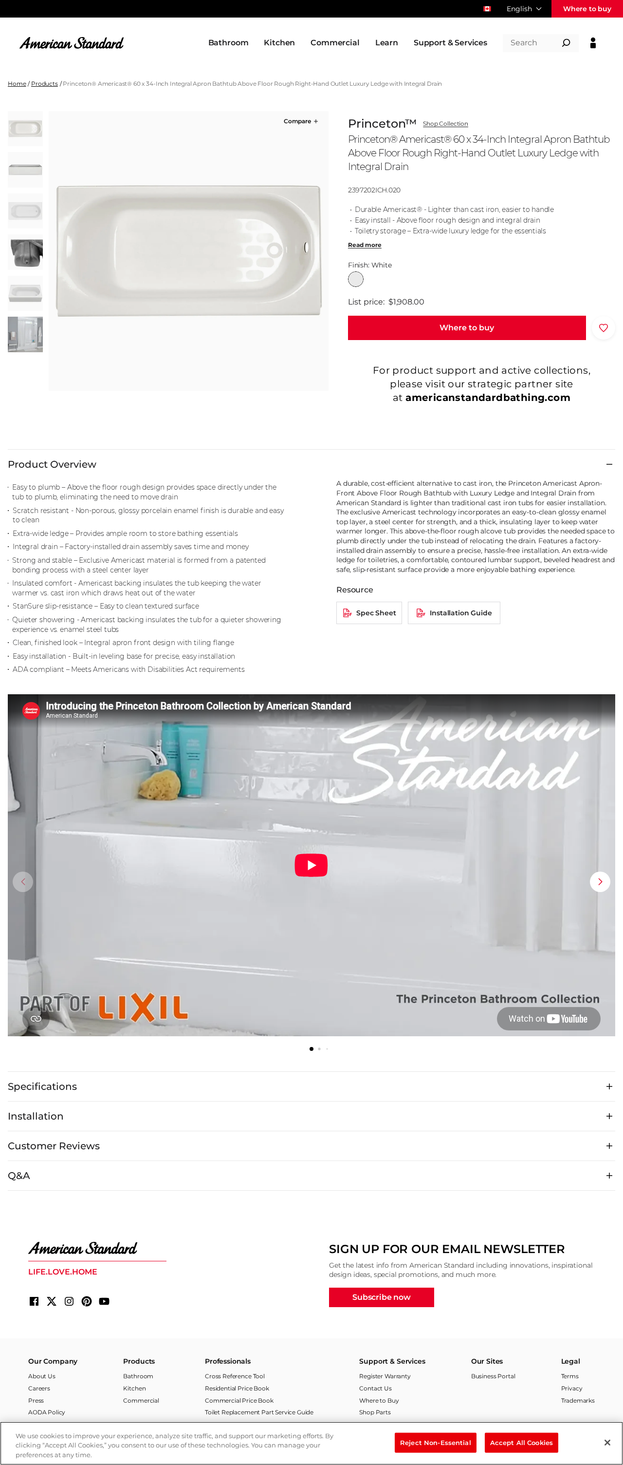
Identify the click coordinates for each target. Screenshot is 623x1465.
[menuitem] (228, 43)
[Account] (593, 43)
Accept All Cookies (521, 1442)
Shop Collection (445, 124)
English (519, 8)
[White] (356, 279)
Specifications (42, 1086)
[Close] (607, 1442)
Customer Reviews (54, 1146)
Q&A (19, 1175)
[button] (302, 121)
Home (17, 83)
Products (44, 83)
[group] (188, 251)
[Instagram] (69, 1301)
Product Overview (52, 464)
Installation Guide (461, 613)
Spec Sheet (376, 613)
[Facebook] (34, 1301)
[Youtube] (104, 1301)
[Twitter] (51, 1301)
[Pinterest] (86, 1301)
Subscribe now (381, 1297)
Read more (365, 245)
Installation (36, 1116)
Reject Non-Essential (435, 1442)
